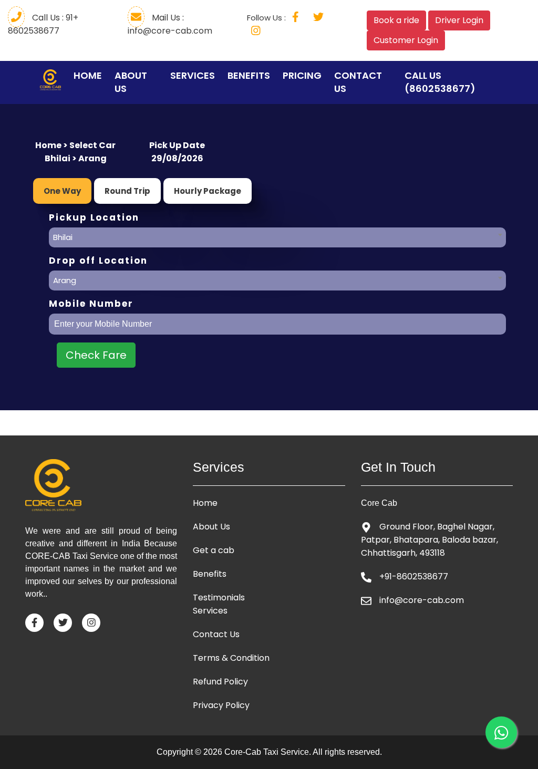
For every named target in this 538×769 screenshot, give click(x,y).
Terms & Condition (231, 658)
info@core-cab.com (421, 600)
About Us (131, 82)
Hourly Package (207, 190)
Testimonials (219, 598)
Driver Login (459, 20)
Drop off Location (98, 260)
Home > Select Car (75, 145)
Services (192, 75)
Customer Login (406, 40)
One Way (62, 190)
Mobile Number (91, 303)
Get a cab (213, 550)
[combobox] (277, 234)
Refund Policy (220, 682)
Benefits (248, 75)
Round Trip (127, 190)
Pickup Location (94, 217)
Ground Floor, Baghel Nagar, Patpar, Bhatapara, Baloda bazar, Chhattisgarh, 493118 (429, 540)
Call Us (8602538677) (440, 82)
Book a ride (396, 20)
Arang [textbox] (64, 280)
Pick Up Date (177, 145)
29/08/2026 (177, 158)
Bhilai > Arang (76, 158)
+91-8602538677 (413, 576)
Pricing (302, 75)
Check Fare (96, 355)
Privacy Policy (221, 705)
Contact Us (358, 82)
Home (88, 75)
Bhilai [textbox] (63, 237)
